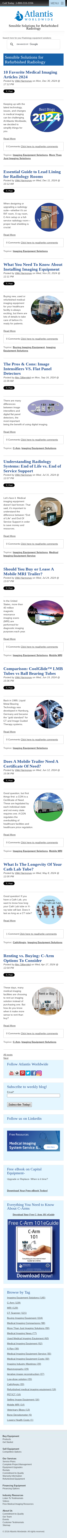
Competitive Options (12, 1452)
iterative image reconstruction (25, 1374)
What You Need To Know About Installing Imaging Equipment (32, 266)
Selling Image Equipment (23, 1399)
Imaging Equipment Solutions (30, 155)
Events (6, 1519)
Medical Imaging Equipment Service (29, 1353)
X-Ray (13, 1348)
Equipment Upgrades (13, 1467)
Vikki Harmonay (23, 81)
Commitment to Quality (13, 1473)
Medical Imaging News (22, 1333)
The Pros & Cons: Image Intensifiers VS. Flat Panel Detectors (27, 369)
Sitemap (6, 1525)
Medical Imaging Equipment (24, 1343)
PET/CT (14, 1394)
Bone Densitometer (19, 1414)
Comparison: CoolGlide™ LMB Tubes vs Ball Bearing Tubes (33, 671)
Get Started (8, 1442)
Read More (9, 138)
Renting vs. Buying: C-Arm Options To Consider (28, 958)
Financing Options (11, 1488)
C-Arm (16, 448)
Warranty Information (12, 1476)
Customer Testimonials (13, 1522)
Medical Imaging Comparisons (26, 1323)
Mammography (18, 1369)
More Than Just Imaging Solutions (28, 1328)
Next (5, 1058)
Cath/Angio (19, 942)
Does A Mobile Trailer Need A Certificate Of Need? (30, 763)
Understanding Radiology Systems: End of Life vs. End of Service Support (32, 466)
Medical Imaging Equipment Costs (28, 1358)
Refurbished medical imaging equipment (31, 1389)
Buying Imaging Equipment (29, 347)
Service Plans (9, 1461)
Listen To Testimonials (13, 1498)
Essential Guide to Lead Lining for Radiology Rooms (32, 174)
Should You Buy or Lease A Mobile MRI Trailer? (28, 571)
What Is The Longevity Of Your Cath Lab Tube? (32, 866)
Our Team (7, 1517)
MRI (12, 1307)
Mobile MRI (55, 655)
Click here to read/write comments (39, 146)
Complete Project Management (17, 1464)
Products (7, 1439)
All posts (8, 1054)
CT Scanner (17, 1313)
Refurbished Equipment (14, 1479)
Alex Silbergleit (23, 377)
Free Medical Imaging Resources (18, 1504)
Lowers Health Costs (20, 1420)
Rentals (6, 1470)
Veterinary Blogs (18, 1409)
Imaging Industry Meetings (24, 1364)
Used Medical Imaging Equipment (28, 1338)
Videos (6, 1501)
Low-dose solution (19, 1379)
